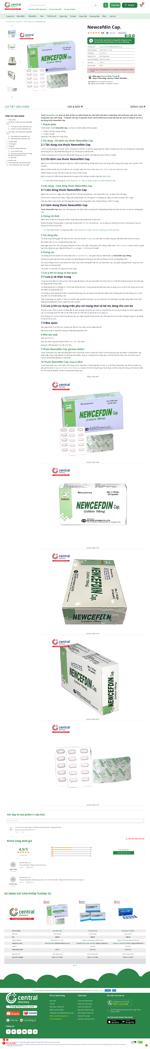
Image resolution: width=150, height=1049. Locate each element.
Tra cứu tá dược (69, 9)
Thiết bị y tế (51, 16)
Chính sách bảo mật (97, 990)
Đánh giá (138, 106)
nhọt (101, 169)
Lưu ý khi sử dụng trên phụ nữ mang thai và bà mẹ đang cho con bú (20, 154)
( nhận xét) (23, 855)
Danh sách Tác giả (83, 1016)
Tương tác (11, 146)
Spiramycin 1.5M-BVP (128, 931)
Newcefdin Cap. (52, 115)
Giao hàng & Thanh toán (86, 1013)
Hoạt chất (83, 16)
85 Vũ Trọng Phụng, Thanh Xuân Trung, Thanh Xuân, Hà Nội (126, 1011)
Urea (73, 248)
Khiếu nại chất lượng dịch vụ (59, 1016)
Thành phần (12, 120)
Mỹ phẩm (32, 16)
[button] (74, 965)
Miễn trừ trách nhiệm (57, 1010)
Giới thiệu (53, 1001)
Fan (14, 1020)
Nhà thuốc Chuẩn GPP (57, 1007)
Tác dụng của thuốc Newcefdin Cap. (21, 126)
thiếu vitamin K (121, 245)
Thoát (114, 990)
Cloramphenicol (82, 256)
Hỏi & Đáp (74, 106)
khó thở (86, 223)
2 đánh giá (112, 33)
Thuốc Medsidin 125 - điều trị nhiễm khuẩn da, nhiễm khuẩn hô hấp (90, 181)
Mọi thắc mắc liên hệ (115, 996)
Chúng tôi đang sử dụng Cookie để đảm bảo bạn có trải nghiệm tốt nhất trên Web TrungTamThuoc (68, 990)
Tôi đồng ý (107, 990)
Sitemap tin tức (89, 1019)
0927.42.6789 (120, 1004)
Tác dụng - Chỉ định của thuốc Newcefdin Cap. (19, 123)
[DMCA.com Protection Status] (140, 1042)
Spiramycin (128, 949)
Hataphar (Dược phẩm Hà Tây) (85, 943)
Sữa (41, 16)
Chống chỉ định (13, 141)
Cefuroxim (93, 949)
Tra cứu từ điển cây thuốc (37, 9)
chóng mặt (91, 239)
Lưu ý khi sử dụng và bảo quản (17, 148)
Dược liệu (63, 16)
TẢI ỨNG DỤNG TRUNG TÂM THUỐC (120, 1017)
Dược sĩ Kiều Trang (109, 76)
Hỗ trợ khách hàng (57, 996)
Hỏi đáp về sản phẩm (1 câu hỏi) (26, 814)
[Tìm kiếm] (95, 5)
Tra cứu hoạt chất (55, 9)
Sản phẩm (21, 16)
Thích (17, 832)
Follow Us (10, 1026)
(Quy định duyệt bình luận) (136, 838)
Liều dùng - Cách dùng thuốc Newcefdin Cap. (19, 132)
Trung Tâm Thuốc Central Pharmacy (67, 368)
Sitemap (80, 1019)
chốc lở (106, 169)
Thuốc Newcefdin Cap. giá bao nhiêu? (19, 162)
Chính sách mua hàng (85, 1004)
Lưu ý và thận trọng (16, 151)
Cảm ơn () (29, 867)
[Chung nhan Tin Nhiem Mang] (133, 1042)
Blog (104, 16)
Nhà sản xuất (12, 160)
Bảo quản (13, 157)
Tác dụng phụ (12, 144)
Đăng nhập (115, 5)
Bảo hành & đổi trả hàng (86, 1010)
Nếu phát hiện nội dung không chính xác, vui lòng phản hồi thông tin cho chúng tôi (111, 70)
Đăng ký (131, 5)
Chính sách (82, 996)
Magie (78, 263)
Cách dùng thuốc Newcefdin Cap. (20, 138)
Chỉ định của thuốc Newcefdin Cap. (21, 129)
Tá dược (73, 16)
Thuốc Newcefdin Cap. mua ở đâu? (19, 165)
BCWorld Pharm (104, 47)
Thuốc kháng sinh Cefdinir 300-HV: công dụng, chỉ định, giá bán (96, 230)
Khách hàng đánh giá (19, 840)
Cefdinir (102, 62)
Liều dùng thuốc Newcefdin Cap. (20, 136)
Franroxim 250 (92, 931)
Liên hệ (112, 16)
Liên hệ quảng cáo (56, 1019)
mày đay (96, 299)
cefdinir (57, 949)
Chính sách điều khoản (85, 1001)
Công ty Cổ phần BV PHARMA (121, 943)
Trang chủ (10, 16)
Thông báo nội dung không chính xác (62, 1013)
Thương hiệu (94, 16)
